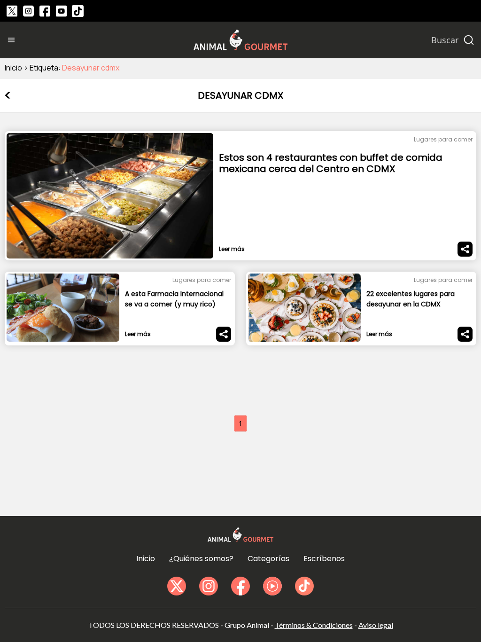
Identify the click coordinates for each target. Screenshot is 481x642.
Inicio (13, 68)
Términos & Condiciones (314, 624)
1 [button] (240, 423)
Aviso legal (375, 624)
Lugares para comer (443, 139)
